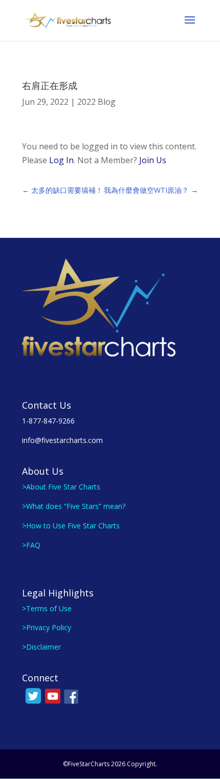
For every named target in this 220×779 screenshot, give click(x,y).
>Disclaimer (41, 647)
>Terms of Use (47, 608)
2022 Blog (96, 101)
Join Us (152, 160)
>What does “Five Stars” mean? (73, 506)
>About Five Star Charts (61, 487)
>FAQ (31, 545)
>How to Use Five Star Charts (71, 525)
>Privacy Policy (46, 627)
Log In (61, 160)
